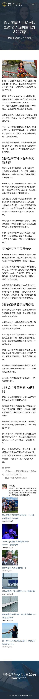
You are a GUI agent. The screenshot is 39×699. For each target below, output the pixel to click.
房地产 (8, 468)
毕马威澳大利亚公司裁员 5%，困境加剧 (18, 591)
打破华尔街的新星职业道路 (16, 478)
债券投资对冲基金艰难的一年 (14, 568)
